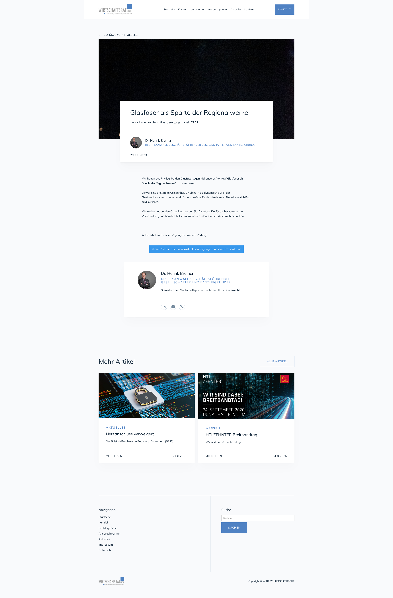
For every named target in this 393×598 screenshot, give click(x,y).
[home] (129, 9)
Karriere (249, 9)
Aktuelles (236, 9)
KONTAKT (284, 9)
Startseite (169, 9)
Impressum (106, 544)
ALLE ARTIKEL (277, 361)
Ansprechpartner (218, 9)
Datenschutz (107, 550)
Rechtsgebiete (108, 528)
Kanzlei (182, 9)
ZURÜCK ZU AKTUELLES (118, 35)
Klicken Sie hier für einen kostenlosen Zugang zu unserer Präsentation (196, 249)
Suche (226, 509)
